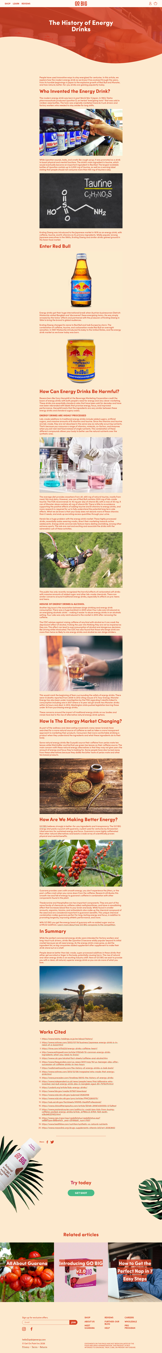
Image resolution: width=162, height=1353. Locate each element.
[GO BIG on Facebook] (31, 1329)
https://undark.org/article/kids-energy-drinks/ (64, 1087)
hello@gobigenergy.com (34, 1339)
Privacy (25, 1347)
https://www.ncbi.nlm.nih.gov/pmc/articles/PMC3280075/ (70, 1098)
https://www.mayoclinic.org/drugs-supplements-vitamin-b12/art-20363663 (78, 1127)
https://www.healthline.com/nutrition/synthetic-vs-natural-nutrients (75, 1124)
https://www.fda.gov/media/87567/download (64, 1091)
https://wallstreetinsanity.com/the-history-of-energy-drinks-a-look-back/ (78, 1068)
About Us (90, 1321)
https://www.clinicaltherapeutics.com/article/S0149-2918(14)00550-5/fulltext (79, 1106)
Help (107, 1327)
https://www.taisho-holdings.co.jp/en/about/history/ (67, 1038)
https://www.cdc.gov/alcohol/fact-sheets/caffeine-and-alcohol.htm (75, 1058)
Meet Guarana (90, 1326)
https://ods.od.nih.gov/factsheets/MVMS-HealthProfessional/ (72, 1102)
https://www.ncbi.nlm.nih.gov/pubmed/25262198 (65, 1095)
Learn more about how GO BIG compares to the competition (86, 925)
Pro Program (130, 1326)
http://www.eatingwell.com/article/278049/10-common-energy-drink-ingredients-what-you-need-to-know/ (76, 1053)
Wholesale (131, 1321)
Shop (7, 3)
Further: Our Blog (112, 1322)
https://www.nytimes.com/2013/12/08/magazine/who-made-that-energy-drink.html (78, 1072)
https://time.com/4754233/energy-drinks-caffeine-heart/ (70, 1048)
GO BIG (43, 826)
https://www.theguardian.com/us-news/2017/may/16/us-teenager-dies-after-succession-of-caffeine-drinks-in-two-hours (80, 1063)
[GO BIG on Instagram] (24, 1329)
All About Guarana (27, 1262)
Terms (34, 1347)
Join (73, 1322)
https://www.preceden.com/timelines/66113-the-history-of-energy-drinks (77, 1077)
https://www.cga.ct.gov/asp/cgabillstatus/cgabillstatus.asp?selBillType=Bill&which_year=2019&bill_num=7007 (71, 1119)
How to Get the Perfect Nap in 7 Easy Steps (135, 1270)
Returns (43, 1347)
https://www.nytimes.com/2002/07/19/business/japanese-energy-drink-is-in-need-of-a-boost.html (80, 1043)
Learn (16, 3)
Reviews (26, 3)
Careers (129, 1317)
